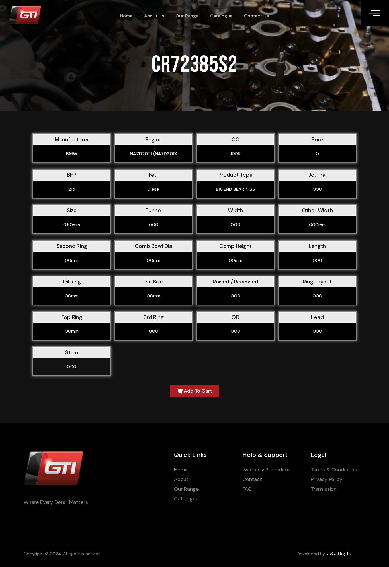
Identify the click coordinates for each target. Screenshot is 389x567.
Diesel (153, 189)
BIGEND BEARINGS (235, 189)
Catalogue (221, 16)
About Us (154, 16)
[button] (194, 391)
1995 (235, 154)
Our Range (186, 16)
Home (126, 16)
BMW (71, 154)
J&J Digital (340, 553)
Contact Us (256, 16)
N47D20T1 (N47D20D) (153, 154)
